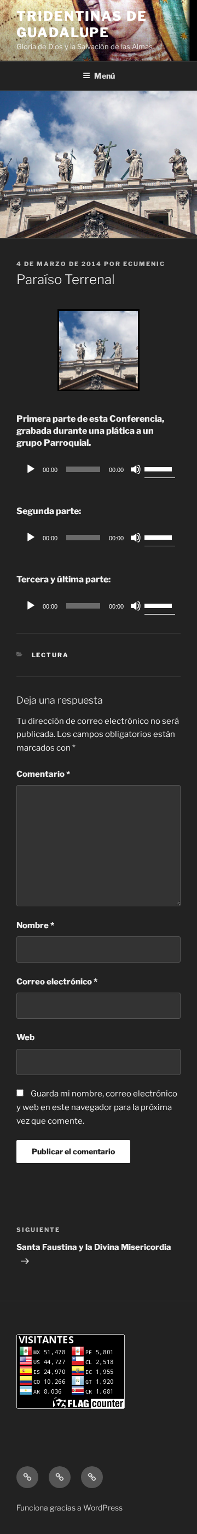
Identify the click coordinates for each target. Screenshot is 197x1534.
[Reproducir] (30, 469)
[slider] (159, 468)
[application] (98, 469)
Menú (104, 75)
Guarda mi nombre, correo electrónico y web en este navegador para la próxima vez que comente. (96, 1107)
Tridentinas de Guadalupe (81, 24)
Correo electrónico (56, 982)
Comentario (43, 774)
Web (25, 1037)
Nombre (35, 925)
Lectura (50, 655)
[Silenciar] (135, 469)
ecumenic (144, 264)
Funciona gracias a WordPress (69, 1507)
